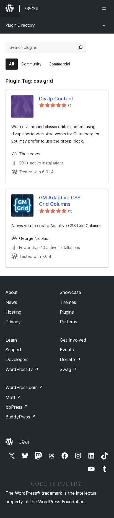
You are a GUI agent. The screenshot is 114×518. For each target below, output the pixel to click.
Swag (68, 369)
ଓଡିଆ (24, 442)
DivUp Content (56, 98)
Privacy (13, 321)
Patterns (68, 321)
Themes (68, 302)
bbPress (17, 407)
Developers (17, 359)
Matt (13, 397)
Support (14, 349)
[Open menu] (105, 8)
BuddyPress (21, 417)
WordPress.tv (22, 369)
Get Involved (73, 340)
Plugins (67, 312)
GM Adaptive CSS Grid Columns (60, 201)
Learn (11, 340)
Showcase (70, 292)
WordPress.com (24, 387)
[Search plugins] (80, 47)
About (12, 292)
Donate (70, 359)
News (11, 302)
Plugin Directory (20, 25)
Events (67, 349)
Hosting (13, 312)
